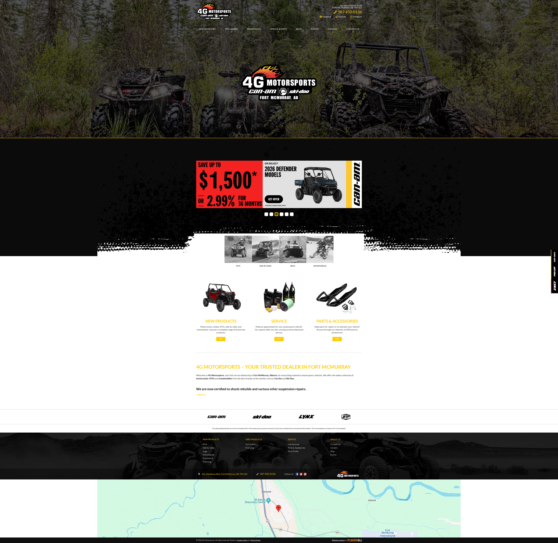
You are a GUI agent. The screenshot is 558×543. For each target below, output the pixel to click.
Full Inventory (251, 461)
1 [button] (266, 231)
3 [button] (276, 231)
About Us (335, 456)
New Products (220, 337)
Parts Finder (293, 468)
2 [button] (271, 231)
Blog (332, 468)
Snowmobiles (208, 471)
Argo (205, 468)
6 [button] (292, 231)
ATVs (205, 461)
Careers (334, 464)
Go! (221, 356)
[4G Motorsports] (214, 11)
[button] (202, 192)
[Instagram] (305, 490)
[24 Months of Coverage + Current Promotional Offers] (279, 193)
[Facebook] (297, 490)
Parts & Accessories (337, 337)
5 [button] (286, 231)
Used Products (253, 456)
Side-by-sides (208, 464)
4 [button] (281, 231)
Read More (201, 411)
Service (279, 337)
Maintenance (293, 461)
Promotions (208, 475)
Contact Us (335, 461)
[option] (279, 193)
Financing (207, 478)
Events (333, 471)
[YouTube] (301, 490)
